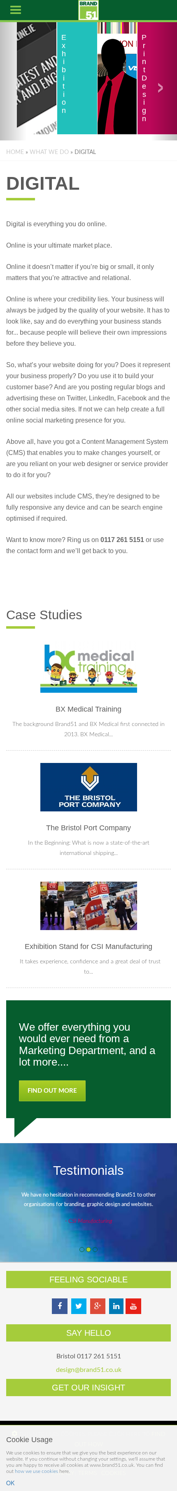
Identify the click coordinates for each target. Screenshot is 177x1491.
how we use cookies (36, 1471)
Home (15, 152)
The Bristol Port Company (88, 828)
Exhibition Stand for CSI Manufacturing (88, 946)
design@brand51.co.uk (88, 1370)
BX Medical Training (88, 709)
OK (10, 1483)
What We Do (49, 152)
